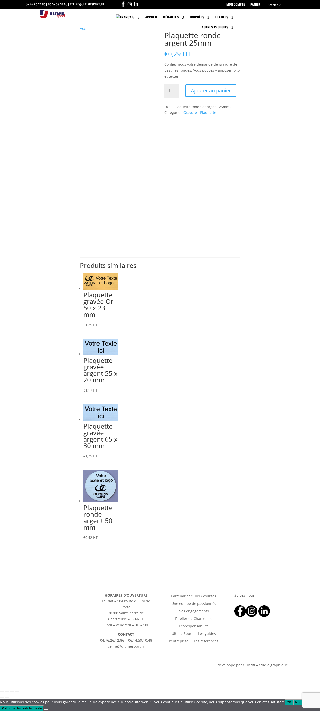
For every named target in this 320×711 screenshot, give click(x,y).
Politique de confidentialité (22, 708)
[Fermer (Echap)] (17, 691)
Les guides (207, 634)
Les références (206, 641)
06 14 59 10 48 (58, 4)
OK (289, 702)
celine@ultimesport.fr (87, 4)
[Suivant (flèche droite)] (7, 697)
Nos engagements (194, 611)
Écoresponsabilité (194, 626)
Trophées (197, 17)
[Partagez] (12, 691)
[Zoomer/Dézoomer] (2, 691)
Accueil (151, 17)
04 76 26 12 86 (36, 4)
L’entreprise (178, 641)
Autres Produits (215, 27)
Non (298, 702)
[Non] (46, 709)
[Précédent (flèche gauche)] (2, 697)
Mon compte (235, 5)
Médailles (171, 17)
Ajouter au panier (211, 90)
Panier (255, 5)
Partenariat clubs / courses (193, 596)
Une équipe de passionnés (194, 604)
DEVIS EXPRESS (263, 17)
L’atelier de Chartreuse (193, 619)
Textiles (221, 17)
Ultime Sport (182, 634)
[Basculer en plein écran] (7, 691)
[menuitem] (128, 18)
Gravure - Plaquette (200, 112)
